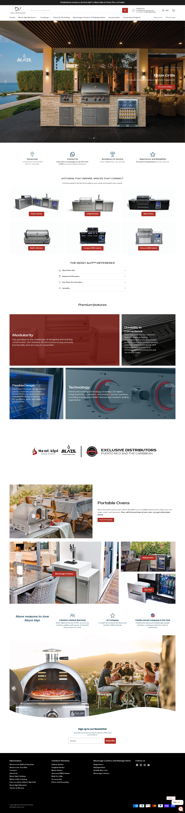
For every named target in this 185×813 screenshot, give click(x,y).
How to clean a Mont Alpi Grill (23, 782)
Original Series (57, 767)
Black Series (56, 770)
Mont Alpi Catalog (18, 776)
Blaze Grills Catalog (18, 779)
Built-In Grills (57, 776)
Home (12, 17)
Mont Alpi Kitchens (27, 17)
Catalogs (44, 17)
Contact (13, 770)
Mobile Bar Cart (100, 770)
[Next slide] (179, 82)
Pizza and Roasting (60, 782)
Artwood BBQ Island (60, 773)
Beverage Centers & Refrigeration (89, 17)
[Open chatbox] (180, 809)
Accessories (114, 17)
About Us (158, 17)
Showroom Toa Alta (18, 767)
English (170, 798)
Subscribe (110, 741)
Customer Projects (131, 17)
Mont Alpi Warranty (18, 785)
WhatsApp (170, 17)
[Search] (125, 10)
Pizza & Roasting (61, 17)
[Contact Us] (72, 158)
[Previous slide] (6, 82)
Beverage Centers (101, 773)
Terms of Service (17, 788)
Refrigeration (99, 767)
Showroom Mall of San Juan (22, 764)
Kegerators (98, 764)
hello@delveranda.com (145, 10)
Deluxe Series (57, 764)
